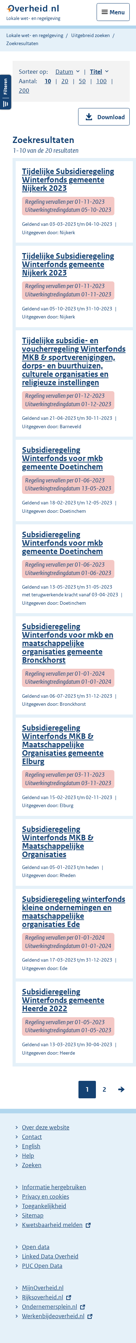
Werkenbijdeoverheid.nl (53, 1316)
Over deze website (45, 1127)
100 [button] (101, 81)
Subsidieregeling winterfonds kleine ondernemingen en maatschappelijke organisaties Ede (73, 912)
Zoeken (31, 1165)
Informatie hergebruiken (54, 1187)
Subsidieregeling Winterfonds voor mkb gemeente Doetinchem (62, 458)
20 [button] (64, 81)
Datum (67, 72)
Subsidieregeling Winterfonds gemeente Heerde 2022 (63, 1000)
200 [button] (24, 90)
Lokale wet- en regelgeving (34, 35)
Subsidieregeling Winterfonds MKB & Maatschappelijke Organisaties (57, 842)
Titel (99, 72)
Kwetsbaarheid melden (52, 1225)
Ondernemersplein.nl (49, 1306)
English (31, 1146)
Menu (117, 12)
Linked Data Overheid (50, 1256)
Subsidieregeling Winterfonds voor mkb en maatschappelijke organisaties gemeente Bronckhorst (67, 643)
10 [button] (48, 81)
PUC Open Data (42, 1266)
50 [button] (82, 81)
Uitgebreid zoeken (90, 35)
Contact (32, 1137)
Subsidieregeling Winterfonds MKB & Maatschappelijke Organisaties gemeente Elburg (63, 744)
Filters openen (5, 92)
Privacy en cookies (45, 1196)
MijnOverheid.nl (42, 1288)
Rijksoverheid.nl (42, 1297)
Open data (36, 1247)
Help (28, 1155)
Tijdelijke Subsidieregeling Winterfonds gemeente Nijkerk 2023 (68, 180)
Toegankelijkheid (44, 1206)
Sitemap (33, 1215)
